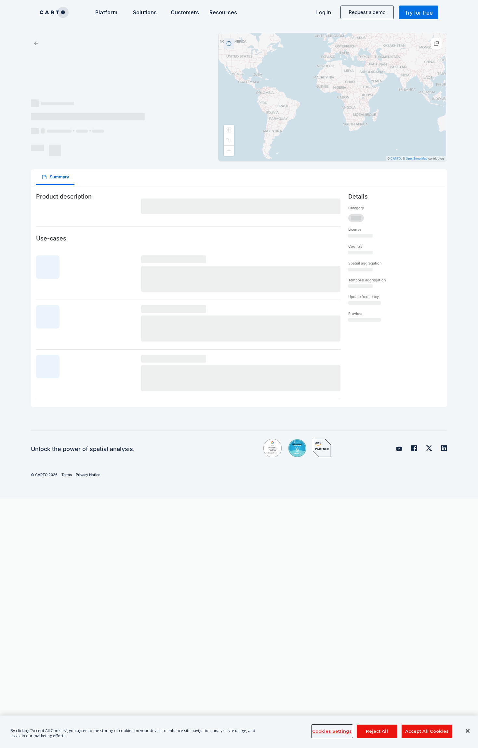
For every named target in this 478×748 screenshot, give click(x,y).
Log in (323, 12)
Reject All (377, 731)
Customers (184, 12)
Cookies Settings (332, 731)
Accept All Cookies (427, 731)
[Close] (467, 731)
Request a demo (367, 12)
